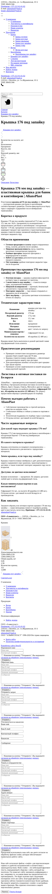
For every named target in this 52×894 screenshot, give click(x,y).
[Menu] (7, 103)
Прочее (9, 612)
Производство (12, 590)
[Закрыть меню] (2, 15)
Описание (5, 182)
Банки (8, 607)
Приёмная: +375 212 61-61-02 (13, 6)
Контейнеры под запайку (25, 54)
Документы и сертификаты (17, 588)
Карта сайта (11, 639)
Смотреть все (6, 578)
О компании (11, 19)
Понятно (5, 892)
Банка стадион (21, 37)
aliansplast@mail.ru (14, 9)
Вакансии (10, 595)
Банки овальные (22, 41)
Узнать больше (15, 892)
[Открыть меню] (2, 13)
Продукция (10, 32)
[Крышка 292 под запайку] (22, 130)
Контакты (10, 72)
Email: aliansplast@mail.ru (11, 11)
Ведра (8, 605)
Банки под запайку (23, 43)
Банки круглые (21, 39)
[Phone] (2, 85)
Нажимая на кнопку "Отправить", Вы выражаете (23, 656)
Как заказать (11, 67)
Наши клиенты (12, 593)
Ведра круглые (21, 50)
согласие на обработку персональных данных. (20, 658)
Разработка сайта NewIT (11, 646)
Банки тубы (20, 45)
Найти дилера (11, 69)
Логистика (14, 182)
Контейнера (11, 610)
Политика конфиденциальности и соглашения (25, 641)
